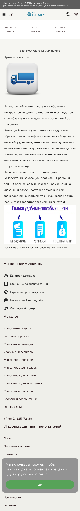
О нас (8, 438)
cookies (38, 464)
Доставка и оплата (17, 446)
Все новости (12, 497)
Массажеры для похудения (23, 383)
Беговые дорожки (16, 336)
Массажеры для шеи (18, 360)
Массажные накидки (18, 344)
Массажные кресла (17, 328)
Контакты (10, 454)
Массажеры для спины (20, 375)
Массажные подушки (18, 391)
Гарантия (10, 505)
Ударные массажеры (18, 352)
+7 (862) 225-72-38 (18, 419)
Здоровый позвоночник (20, 399)
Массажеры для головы (20, 368)
